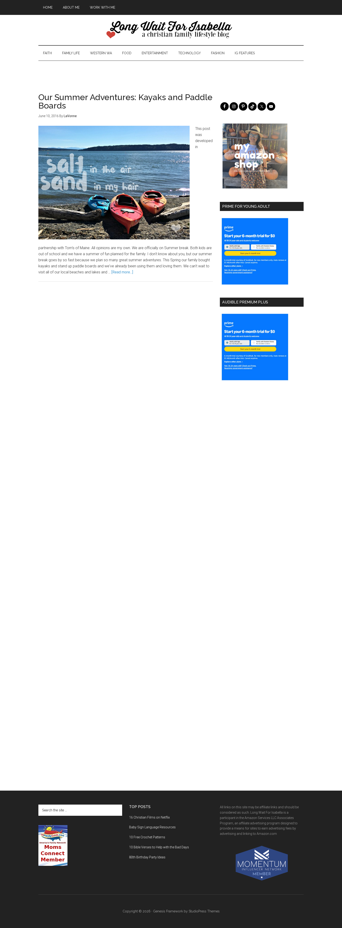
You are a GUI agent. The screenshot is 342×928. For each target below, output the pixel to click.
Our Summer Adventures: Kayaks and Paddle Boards (125, 101)
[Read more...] (122, 272)
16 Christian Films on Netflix (149, 817)
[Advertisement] (171, 71)
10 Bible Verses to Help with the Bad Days (159, 847)
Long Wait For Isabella (171, 30)
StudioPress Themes (204, 911)
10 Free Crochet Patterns (147, 837)
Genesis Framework (168, 911)
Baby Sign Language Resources (152, 827)
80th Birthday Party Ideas (147, 857)
